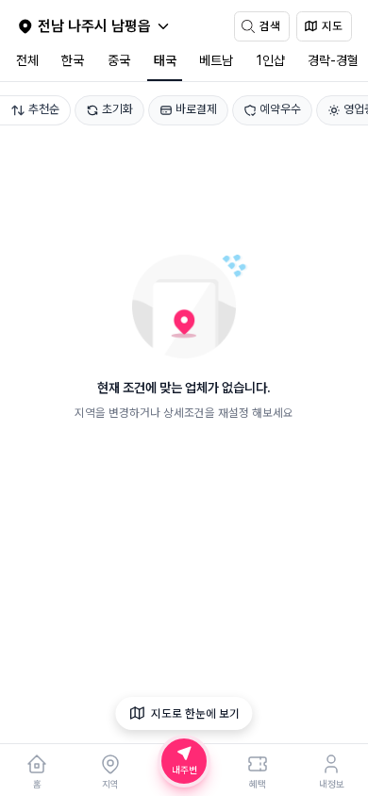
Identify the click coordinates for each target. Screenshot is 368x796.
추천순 (43, 109)
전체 (27, 60)
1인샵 (271, 60)
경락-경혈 (333, 60)
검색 (269, 26)
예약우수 (280, 109)
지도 (332, 26)
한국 (72, 60)
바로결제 (196, 109)
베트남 (216, 60)
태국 (165, 60)
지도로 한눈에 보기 (195, 713)
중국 (119, 60)
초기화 (117, 109)
